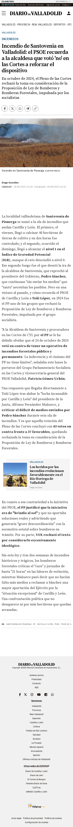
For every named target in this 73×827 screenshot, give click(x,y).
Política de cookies (53, 818)
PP (34, 624)
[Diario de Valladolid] (36, 13)
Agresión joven (53, 4)
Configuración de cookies (36, 822)
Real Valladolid (42, 24)
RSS (36, 687)
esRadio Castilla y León (36, 792)
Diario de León (36, 775)
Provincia (23, 24)
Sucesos (36, 739)
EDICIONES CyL (62, 1)
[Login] (68, 13)
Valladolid (8, 24)
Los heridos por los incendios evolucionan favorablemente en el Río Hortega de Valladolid (47, 475)
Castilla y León (45, 624)
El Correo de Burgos (36, 779)
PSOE (57, 624)
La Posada (36, 743)
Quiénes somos (37, 675)
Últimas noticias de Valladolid (36, 759)
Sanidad (36, 735)
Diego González (10, 182)
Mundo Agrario (36, 747)
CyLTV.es (37, 787)
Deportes (59, 24)
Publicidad (36, 679)
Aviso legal (16, 818)
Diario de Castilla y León (36, 771)
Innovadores (36, 751)
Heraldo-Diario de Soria (36, 783)
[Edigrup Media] (36, 806)
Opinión (36, 755)
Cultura (36, 726)
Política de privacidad (33, 818)
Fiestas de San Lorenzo (36, 731)
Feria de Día (20, 4)
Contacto (36, 683)
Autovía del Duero (36, 4)
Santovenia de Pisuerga (18, 624)
